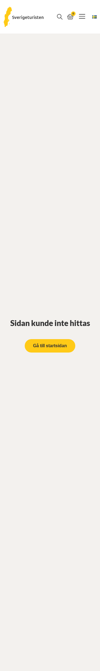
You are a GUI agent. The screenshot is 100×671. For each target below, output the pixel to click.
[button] (82, 16)
